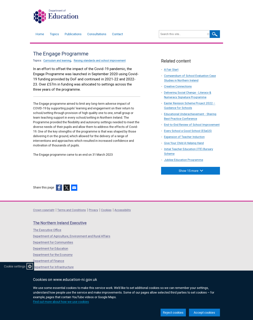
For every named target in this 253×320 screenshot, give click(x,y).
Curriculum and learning (57, 60)
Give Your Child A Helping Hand (184, 143)
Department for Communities (53, 242)
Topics (54, 34)
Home (40, 34)
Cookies (106, 210)
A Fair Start (171, 69)
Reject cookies (173, 312)
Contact (117, 34)
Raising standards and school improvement (100, 60)
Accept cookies (204, 312)
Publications (73, 34)
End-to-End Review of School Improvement (192, 124)
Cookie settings (14, 266)
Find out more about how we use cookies (61, 302)
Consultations (96, 34)
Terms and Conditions (71, 210)
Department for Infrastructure (53, 267)
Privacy (93, 210)
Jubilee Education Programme (183, 160)
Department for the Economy (53, 254)
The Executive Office (47, 230)
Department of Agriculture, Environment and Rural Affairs (71, 236)
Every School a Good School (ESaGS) (188, 131)
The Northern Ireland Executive (60, 223)
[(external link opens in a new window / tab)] (59, 188)
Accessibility (122, 210)
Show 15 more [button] (188, 171)
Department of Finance (48, 261)
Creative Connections (178, 86)
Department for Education (50, 248)
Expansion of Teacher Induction (184, 137)
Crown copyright (43, 210)
